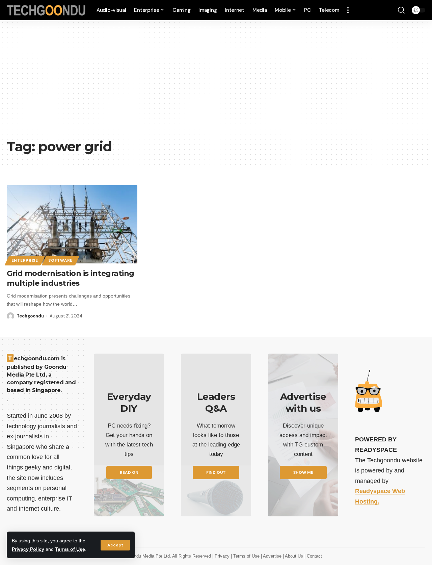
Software (60, 260)
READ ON (129, 472)
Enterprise (24, 260)
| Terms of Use (246, 556)
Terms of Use (70, 549)
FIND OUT (216, 472)
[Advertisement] (216, 84)
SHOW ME (303, 472)
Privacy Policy (28, 549)
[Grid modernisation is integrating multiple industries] (72, 224)
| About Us (293, 556)
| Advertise (272, 556)
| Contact (313, 556)
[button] (115, 545)
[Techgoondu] (46, 10)
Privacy (223, 556)
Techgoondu (30, 316)
